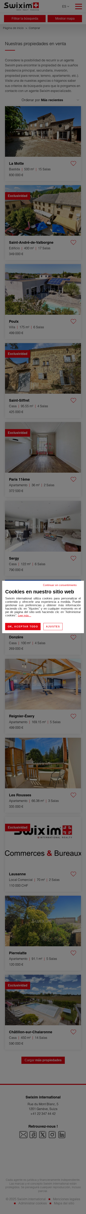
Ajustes (53, 626)
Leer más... (24, 615)
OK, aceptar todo (23, 626)
